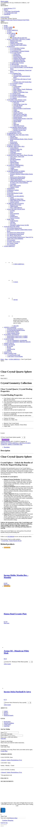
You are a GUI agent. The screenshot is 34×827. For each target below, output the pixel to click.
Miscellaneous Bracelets (19, 61)
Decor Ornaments (14, 213)
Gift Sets (12, 36)
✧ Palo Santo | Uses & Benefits (12, 11)
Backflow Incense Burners (20, 128)
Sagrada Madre (17, 121)
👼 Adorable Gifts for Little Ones (18, 37)
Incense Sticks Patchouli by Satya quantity (15, 702)
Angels (12, 197)
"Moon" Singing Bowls (16, 179)
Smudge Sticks (14, 137)
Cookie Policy (7, 724)
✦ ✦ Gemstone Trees (15, 73)
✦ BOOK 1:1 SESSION (10, 327)
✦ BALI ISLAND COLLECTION (16, 209)
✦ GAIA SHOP (8, 28)
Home (2, 359)
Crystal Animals (17, 86)
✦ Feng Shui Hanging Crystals (14, 193)
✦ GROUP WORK (9, 339)
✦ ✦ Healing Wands (15, 93)
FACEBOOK (11, 536)
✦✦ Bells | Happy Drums (13, 241)
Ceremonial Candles (15, 166)
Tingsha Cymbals (14, 187)
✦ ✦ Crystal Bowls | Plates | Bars (18, 66)
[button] (4, 5)
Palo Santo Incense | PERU (20, 115)
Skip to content (4, 1)
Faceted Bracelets (17, 57)
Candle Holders (14, 169)
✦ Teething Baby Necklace (17, 62)
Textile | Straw (10, 219)
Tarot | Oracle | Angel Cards (17, 156)
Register (9, 347)
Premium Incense (17, 117)
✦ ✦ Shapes (13, 85)
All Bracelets (16, 54)
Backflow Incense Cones (19, 130)
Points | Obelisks (17, 90)
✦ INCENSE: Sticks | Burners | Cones (16, 99)
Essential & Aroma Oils (16, 149)
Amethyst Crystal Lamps (16, 43)
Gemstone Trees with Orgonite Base (22, 82)
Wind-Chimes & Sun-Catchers (17, 200)
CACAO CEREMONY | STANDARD (17, 340)
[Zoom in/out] (1, 824)
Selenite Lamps (14, 42)
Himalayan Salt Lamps (16, 40)
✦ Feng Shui (10, 194)
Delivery (6, 9)
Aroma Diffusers (14, 148)
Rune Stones (13, 161)
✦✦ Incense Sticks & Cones (17, 101)
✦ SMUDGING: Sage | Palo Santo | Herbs (17, 134)
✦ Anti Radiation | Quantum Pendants (19, 51)
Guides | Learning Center (10, 353)
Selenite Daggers (14, 162)
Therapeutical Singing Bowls (17, 178)
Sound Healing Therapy (13, 331)
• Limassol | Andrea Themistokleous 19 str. (11, 760)
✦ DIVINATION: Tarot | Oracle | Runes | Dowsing (20, 155)
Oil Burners (13, 152)
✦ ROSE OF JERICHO (13, 145)
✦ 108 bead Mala (14, 64)
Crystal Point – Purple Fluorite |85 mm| (11, 540)
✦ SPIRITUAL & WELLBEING (15, 196)
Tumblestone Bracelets (19, 60)
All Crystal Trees (17, 74)
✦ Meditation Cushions (13, 190)
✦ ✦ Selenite (13, 98)
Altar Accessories (14, 163)
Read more (6, 584)
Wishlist (9, 350)
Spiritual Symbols (14, 202)
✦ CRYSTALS (11, 46)
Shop (6, 359)
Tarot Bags (13, 158)
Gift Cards (12, 34)
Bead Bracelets (17, 55)
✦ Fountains (10, 191)
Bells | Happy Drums (15, 185)
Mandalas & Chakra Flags (16, 199)
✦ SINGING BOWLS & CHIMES (16, 171)
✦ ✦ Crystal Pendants (15, 49)
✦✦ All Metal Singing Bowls (14, 228)
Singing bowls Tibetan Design (17, 177)
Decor (11, 212)
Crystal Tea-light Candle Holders (18, 45)
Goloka (15, 110)
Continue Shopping (5, 441)
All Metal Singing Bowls (16, 172)
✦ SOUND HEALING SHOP (11, 226)
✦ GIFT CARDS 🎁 (9, 27)
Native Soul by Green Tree (20, 114)
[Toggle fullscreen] (2, 824)
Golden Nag (16, 111)
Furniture (12, 215)
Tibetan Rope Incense (18, 125)
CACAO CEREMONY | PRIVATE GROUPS (19, 342)
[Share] (4, 824)
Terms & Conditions (9, 723)
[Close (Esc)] (6, 824)
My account (10, 346)
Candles (12, 168)
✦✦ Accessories (11, 240)
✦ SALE (9, 31)
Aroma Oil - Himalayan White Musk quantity (16, 661)
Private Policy (7, 721)
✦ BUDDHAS (11, 188)
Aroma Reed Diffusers (15, 153)
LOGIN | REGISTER (9, 344)
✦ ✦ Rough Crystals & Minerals (18, 96)
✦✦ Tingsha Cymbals (12, 243)
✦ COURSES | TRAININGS (11, 334)
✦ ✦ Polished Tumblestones (17, 95)
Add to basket (5, 439)
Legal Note (6, 726)
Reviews (6, 714)
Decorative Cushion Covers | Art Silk (19, 225)
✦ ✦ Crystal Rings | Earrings (17, 48)
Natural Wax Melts (15, 150)
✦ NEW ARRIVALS (12, 30)
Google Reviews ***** (10, 8)
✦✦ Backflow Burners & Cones (18, 127)
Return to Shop (13, 818)
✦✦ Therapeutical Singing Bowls (15, 234)
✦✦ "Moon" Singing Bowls (14, 235)
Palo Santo (12, 136)
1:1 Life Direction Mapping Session (16, 330)
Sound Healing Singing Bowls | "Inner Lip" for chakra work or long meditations (21, 182)
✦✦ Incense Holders (15, 131)
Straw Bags (13, 223)
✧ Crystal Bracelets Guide (10, 13)
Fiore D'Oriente (17, 107)
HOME (6, 25)
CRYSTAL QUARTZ (24, 443)
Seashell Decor (14, 216)
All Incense (16, 102)
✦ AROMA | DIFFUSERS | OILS (15, 146)
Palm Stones (16, 88)
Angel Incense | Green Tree (20, 104)
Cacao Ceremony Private (13, 333)
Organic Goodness (18, 112)
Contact (6, 711)
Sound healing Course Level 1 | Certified (17, 336)
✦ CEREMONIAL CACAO (14, 133)
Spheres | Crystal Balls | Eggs (20, 92)
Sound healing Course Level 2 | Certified (17, 337)
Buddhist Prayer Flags (15, 205)
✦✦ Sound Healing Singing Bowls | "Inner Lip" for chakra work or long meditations (20, 237)
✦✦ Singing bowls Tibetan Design (15, 232)
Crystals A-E (4, 444)
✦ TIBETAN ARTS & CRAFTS (15, 203)
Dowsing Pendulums (15, 159)
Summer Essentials (15, 218)
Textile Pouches (14, 220)
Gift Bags (12, 222)
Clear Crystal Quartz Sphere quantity (11, 437)
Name (2, 732)
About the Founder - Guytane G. (15, 328)
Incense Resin (13, 142)
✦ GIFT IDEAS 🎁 (12, 33)
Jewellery (12, 210)
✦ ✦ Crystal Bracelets (15, 52)
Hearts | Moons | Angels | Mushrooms (22, 89)
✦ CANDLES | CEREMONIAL (15, 165)
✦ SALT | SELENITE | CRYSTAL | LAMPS (18, 39)
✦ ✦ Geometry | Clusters (16, 83)
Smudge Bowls (14, 143)
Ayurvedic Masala (17, 105)
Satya (14, 123)
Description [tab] (7, 447)
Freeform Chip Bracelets (19, 58)
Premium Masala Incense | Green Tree (22, 118)
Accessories (13, 184)
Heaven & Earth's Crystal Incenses (22, 108)
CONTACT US (8, 352)
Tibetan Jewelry (14, 206)
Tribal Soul (16, 124)
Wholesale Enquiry (8, 715)
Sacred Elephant (17, 120)
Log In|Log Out (11, 349)
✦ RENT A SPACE (9, 343)
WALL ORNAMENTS (16, 207)
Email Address (4, 735)
